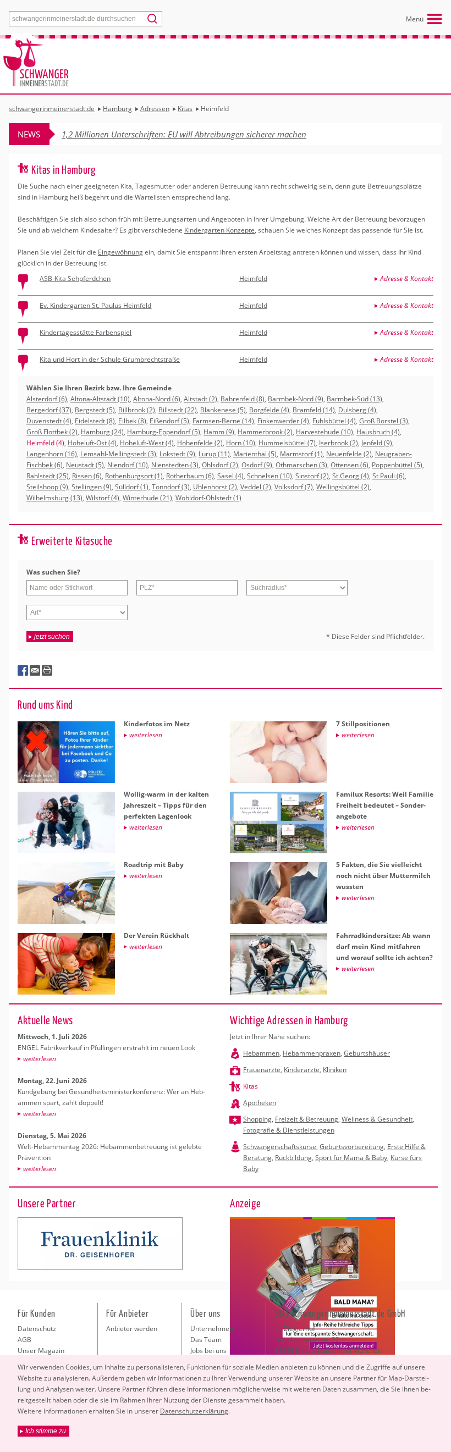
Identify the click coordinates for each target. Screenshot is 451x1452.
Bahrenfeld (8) (243, 399)
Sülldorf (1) (131, 487)
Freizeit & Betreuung (306, 1119)
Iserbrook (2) (338, 443)
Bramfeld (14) (314, 410)
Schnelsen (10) (269, 476)
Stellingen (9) (92, 487)
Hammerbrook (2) (265, 432)
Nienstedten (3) (175, 465)
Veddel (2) (255, 487)
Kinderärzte (302, 1069)
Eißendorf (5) (169, 421)
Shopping (257, 1119)
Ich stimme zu (45, 1431)
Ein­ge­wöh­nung (120, 252)
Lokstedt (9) (177, 454)
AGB (24, 1339)
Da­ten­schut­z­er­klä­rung (194, 1411)
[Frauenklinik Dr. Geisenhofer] (100, 1243)
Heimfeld (253, 278)
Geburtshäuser (367, 1053)
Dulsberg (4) (357, 410)
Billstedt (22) (177, 410)
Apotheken (259, 1102)
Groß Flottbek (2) (52, 432)
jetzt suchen (52, 637)
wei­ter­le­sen (39, 1058)
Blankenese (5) (223, 410)
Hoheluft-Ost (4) (92, 443)
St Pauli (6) (388, 476)
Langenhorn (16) (51, 454)
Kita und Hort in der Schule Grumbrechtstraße (110, 359)
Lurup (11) (214, 454)
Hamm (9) (219, 432)
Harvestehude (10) (324, 432)
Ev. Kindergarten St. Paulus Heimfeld (95, 305)
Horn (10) (240, 443)
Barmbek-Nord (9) (295, 399)
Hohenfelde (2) (200, 443)
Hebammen (261, 1053)
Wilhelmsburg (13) (54, 498)
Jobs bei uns (208, 1350)
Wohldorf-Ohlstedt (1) (208, 498)
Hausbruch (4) (378, 432)
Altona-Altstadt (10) (100, 399)
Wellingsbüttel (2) (343, 487)
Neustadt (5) (85, 465)
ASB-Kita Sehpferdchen (75, 278)
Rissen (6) (87, 476)
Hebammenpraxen (311, 1053)
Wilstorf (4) (102, 498)
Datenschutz (37, 1328)
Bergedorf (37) (49, 410)
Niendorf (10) (127, 465)
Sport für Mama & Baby (351, 1157)
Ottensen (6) (350, 465)
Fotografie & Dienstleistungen (288, 1130)
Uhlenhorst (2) (215, 487)
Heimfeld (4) (45, 443)
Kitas (250, 1086)
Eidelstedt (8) (95, 421)
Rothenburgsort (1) (134, 476)
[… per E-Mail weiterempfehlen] (35, 670)
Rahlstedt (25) (47, 476)
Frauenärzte (261, 1069)
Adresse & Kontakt (406, 278)
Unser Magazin (41, 1350)
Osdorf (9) (256, 465)
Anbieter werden (131, 1328)
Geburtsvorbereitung (352, 1146)
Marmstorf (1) (301, 454)
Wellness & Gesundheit (377, 1119)
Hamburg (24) (102, 432)
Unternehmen (211, 1328)
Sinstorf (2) (312, 476)
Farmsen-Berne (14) (223, 421)
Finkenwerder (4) (283, 421)
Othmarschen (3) (301, 465)
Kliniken (334, 1069)
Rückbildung (293, 1157)
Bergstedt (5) (95, 410)
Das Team (206, 1339)
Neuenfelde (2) (349, 454)
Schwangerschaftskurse (279, 1146)
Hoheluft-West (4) (147, 443)
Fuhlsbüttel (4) (334, 421)
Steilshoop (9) (47, 487)
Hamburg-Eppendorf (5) (163, 432)
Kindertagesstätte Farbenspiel (85, 332)
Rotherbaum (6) (190, 476)
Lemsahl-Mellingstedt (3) (118, 454)
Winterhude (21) (147, 498)
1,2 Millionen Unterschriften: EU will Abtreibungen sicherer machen (184, 134)
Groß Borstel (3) (383, 421)
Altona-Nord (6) (156, 399)
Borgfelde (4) (269, 410)
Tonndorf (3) (171, 487)
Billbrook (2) (136, 410)
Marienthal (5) (255, 454)
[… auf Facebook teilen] (23, 670)
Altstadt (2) (200, 399)
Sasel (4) (230, 476)
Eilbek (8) (132, 421)
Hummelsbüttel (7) (287, 443)
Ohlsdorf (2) (220, 465)
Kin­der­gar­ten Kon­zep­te (219, 230)
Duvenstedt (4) (49, 421)
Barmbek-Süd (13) (354, 399)
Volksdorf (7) (293, 487)
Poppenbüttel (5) (397, 465)
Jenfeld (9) (376, 443)
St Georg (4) (350, 476)
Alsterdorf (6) (46, 399)
